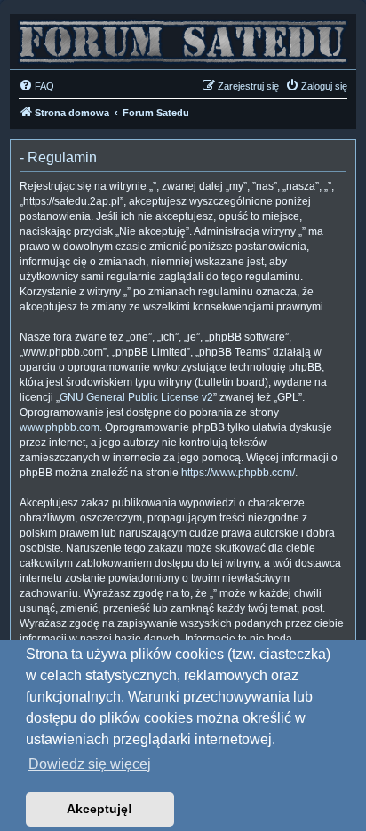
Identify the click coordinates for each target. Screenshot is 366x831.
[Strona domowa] (183, 37)
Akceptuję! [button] (99, 809)
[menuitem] (36, 86)
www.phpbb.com (59, 427)
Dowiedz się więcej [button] (89, 764)
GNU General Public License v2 (136, 397)
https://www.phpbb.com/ (238, 472)
